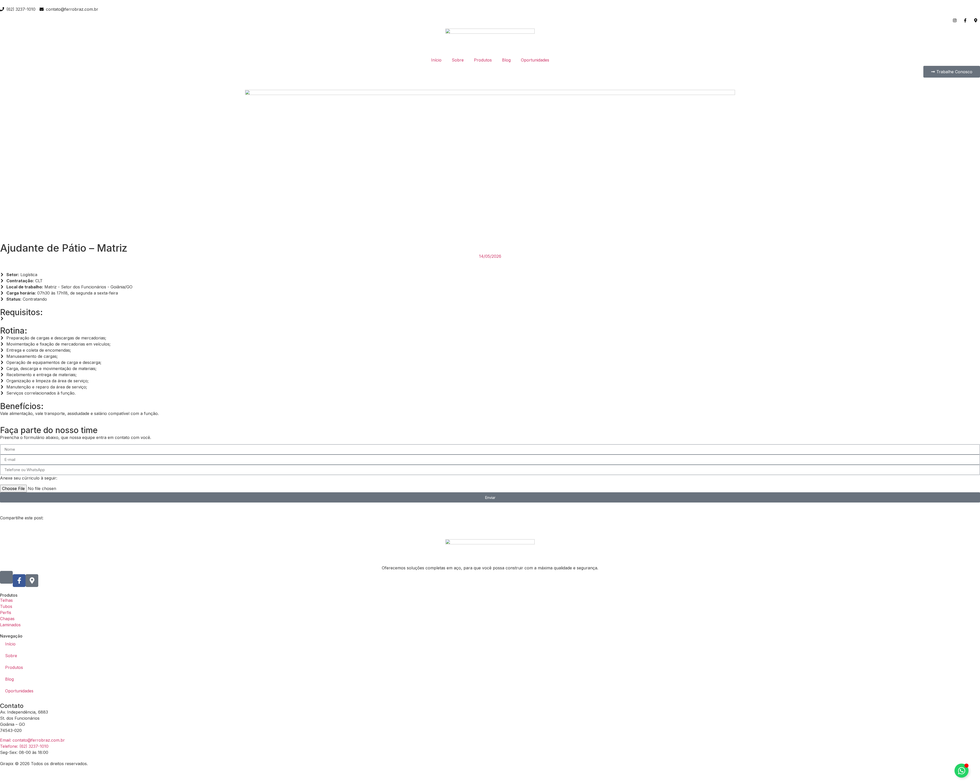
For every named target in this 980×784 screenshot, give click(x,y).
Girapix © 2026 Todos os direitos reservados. (44, 763)
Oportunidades (535, 60)
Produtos (483, 60)
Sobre (458, 60)
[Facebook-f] (19, 580)
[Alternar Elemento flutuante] (961, 771)
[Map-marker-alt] (32, 580)
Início (436, 60)
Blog (506, 60)
